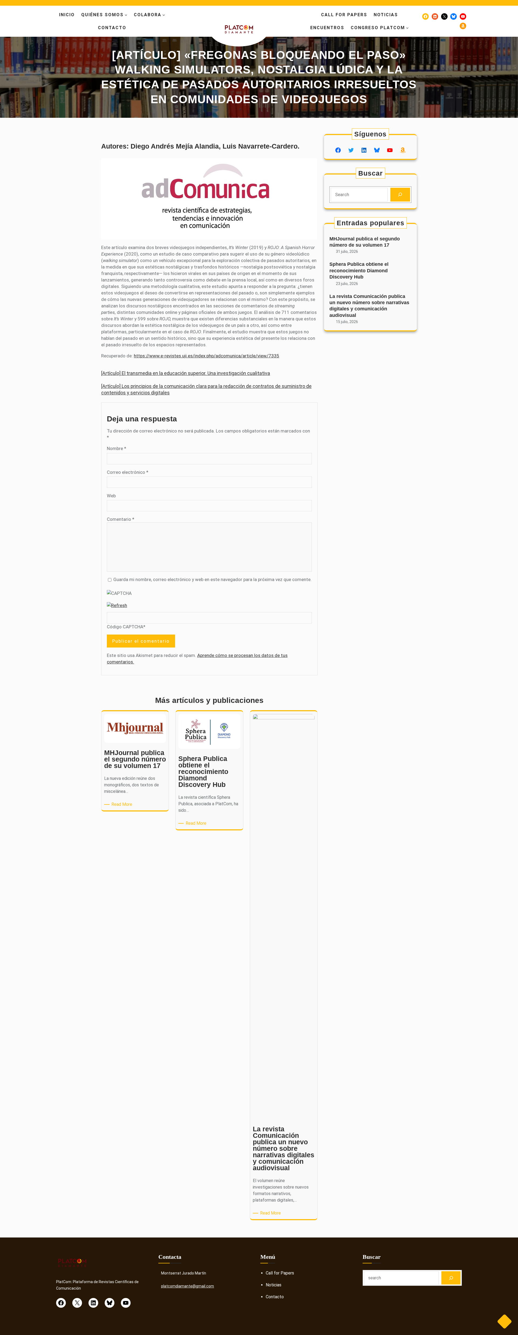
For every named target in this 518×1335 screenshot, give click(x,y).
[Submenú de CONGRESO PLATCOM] (407, 27)
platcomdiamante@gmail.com (187, 1286)
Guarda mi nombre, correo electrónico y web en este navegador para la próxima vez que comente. (212, 579)
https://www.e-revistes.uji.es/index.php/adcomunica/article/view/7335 (206, 355)
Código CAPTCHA (125, 626)
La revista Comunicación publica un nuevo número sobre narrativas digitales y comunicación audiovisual (369, 306)
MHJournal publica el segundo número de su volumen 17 (364, 242)
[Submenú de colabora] (163, 15)
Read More (122, 804)
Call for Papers (280, 1273)
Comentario (120, 519)
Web (111, 495)
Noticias (273, 1284)
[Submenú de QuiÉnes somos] (126, 15)
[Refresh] (117, 605)
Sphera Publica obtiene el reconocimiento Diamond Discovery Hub (358, 270)
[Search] (400, 195)
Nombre (116, 448)
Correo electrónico (127, 472)
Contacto (275, 1296)
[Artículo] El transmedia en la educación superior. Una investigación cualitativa (185, 373)
